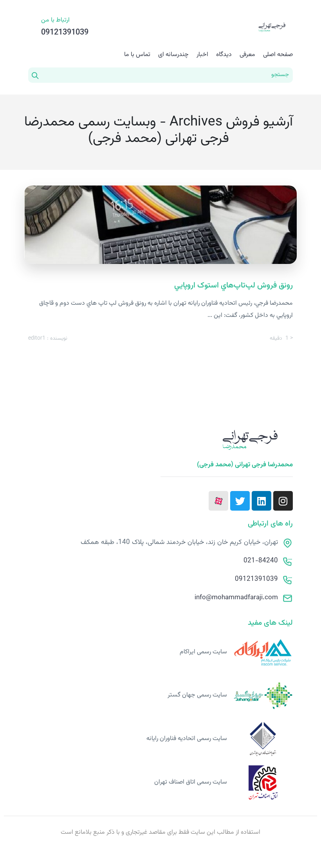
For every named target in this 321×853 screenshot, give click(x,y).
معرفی (247, 55)
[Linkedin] (261, 501)
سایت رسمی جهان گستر (197, 695)
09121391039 (256, 579)
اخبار (202, 55)
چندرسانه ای (173, 55)
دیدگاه (224, 55)
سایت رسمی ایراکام (203, 652)
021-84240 (260, 561)
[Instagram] (283, 501)
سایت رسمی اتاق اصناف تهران (190, 782)
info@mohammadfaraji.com (236, 598)
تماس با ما (137, 55)
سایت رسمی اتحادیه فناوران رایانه (186, 739)
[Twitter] (240, 501)
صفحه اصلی (278, 55)
